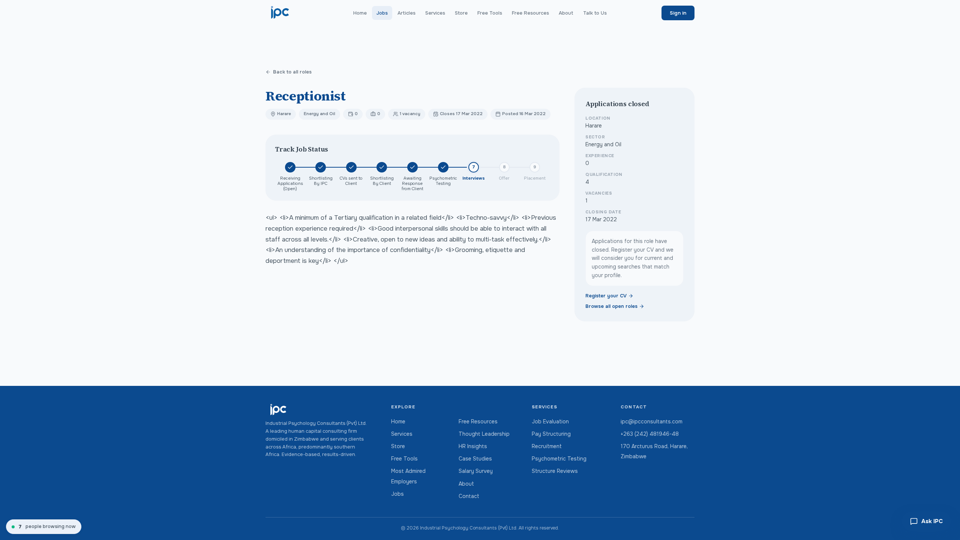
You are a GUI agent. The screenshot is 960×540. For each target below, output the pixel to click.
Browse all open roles (611, 306)
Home (360, 13)
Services (435, 13)
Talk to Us (595, 13)
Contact (469, 496)
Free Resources (530, 13)
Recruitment (547, 446)
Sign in (678, 13)
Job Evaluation (550, 421)
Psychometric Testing (559, 458)
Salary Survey (476, 471)
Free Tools (489, 13)
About (566, 13)
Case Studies (475, 458)
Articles (407, 13)
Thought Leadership (484, 433)
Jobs (382, 13)
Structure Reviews (555, 471)
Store (461, 13)
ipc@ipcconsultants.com (651, 421)
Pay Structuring (551, 433)
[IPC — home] (280, 13)
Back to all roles (292, 72)
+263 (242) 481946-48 (650, 433)
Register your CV (606, 296)
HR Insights (473, 446)
